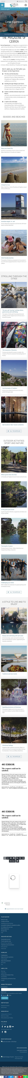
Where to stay (4, 919)
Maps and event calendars (7, 957)
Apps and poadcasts (6, 960)
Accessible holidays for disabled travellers (10, 925)
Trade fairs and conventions (7, 945)
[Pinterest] (20, 1077)
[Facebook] (6, 1077)
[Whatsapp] (25, 1077)
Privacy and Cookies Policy (7, 975)
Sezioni (3, 1)
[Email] (15, 1077)
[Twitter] (10, 1077)
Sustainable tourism (5, 939)
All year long (4, 930)
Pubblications (4, 955)
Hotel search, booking (22, 1050)
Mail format (11, 992)
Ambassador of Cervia (6, 1014)
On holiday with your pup (7, 927)
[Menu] (2, 5)
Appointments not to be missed (14, 909)
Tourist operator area (6, 941)
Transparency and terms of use (8, 978)
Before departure (5, 929)
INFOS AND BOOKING (22, 1048)
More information (15, 1073)
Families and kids (5, 921)
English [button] (20, 1)
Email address (4, 986)
